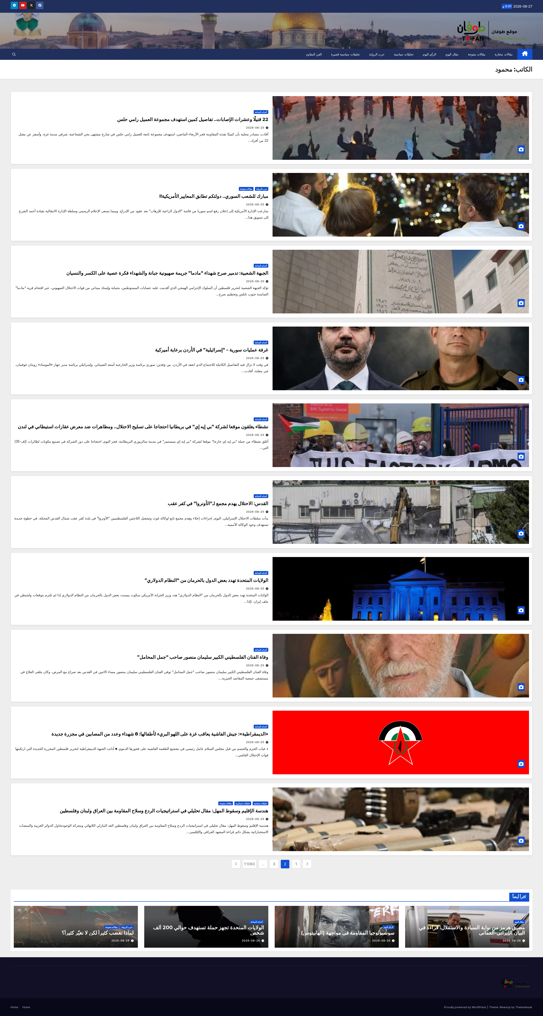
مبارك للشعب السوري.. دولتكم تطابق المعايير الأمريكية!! (213, 196)
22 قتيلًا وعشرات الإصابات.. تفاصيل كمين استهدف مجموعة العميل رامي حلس (192, 119)
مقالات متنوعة (477, 54)
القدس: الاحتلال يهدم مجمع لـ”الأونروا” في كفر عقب (218, 503)
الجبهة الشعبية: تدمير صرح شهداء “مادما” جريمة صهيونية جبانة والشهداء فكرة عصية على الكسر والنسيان (167, 273)
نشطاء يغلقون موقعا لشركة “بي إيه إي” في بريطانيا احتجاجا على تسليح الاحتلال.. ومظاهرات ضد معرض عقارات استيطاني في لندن (143, 426)
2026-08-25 (255, 127)
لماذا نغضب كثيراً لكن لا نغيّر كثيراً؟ (98, 933)
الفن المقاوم (314, 54)
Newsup (505, 1007)
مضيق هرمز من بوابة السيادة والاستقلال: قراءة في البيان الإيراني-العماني (472, 930)
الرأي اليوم (429, 54)
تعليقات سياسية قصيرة (345, 54)
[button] (14, 54)
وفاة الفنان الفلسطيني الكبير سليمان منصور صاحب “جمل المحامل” (202, 657)
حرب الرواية (377, 54)
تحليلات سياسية (403, 54)
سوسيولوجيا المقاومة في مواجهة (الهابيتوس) (348, 933)
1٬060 (249, 864)
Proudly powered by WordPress (465, 1007)
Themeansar (523, 1007)
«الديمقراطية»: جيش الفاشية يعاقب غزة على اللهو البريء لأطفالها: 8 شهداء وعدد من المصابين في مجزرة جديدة (160, 734)
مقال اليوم (452, 54)
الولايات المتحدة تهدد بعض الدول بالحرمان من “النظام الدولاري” (206, 580)
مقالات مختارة (504, 54)
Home (26, 1007)
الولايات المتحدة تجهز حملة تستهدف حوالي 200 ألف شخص (208, 930)
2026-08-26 (512, 940)
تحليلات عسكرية (243, 803)
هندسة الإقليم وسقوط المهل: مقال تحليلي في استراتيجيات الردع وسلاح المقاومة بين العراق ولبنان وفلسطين (164, 811)
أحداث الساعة (261, 112)
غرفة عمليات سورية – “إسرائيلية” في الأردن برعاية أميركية (211, 350)
